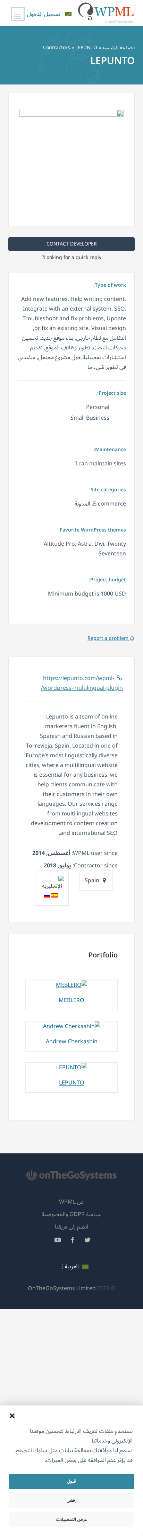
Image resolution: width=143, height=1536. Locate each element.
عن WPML (71, 1202)
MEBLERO (71, 1000)
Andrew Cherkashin (72, 1041)
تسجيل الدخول (43, 14)
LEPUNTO (71, 1083)
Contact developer (72, 244)
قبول (71, 1481)
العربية (72, 1266)
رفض (72, 1500)
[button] (12, 1415)
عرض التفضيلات (71, 1519)
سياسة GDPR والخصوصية (72, 1214)
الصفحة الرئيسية (118, 48)
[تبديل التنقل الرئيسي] (18, 14)
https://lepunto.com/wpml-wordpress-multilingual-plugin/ (82, 683)
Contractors (56, 48)
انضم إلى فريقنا (71, 1227)
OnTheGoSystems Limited (62, 1288)
